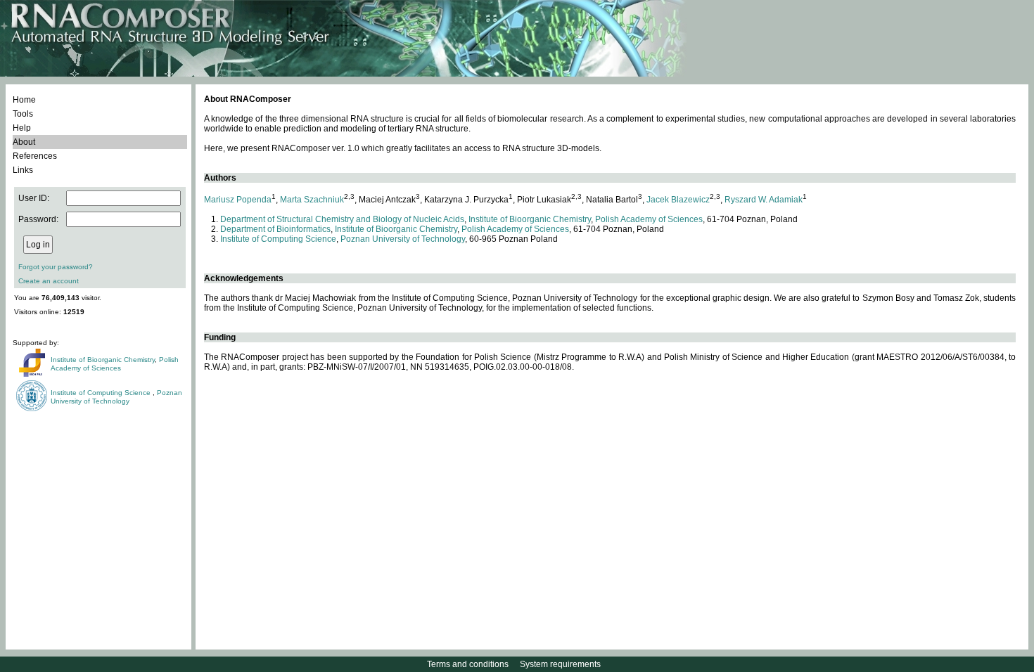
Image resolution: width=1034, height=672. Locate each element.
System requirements (560, 664)
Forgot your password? (55, 267)
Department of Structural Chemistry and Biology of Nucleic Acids (342, 219)
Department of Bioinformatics (275, 229)
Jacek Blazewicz (678, 200)
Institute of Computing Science (102, 392)
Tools (23, 114)
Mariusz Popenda (238, 200)
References (35, 156)
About (24, 142)
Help (22, 128)
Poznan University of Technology (116, 397)
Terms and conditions (468, 664)
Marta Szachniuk (312, 200)
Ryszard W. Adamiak (764, 200)
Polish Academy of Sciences (115, 364)
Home (24, 100)
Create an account (48, 281)
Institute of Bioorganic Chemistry (103, 359)
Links (23, 170)
